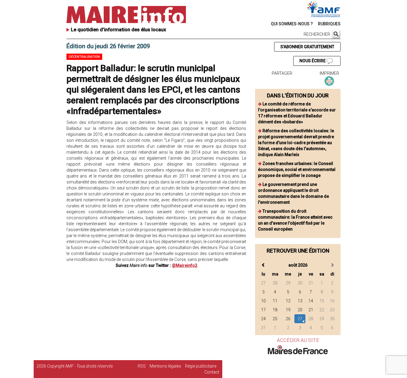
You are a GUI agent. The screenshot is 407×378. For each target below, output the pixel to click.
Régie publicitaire (200, 366)
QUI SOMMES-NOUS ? (292, 23)
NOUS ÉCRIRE (313, 60)
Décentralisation (84, 57)
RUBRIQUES (329, 23)
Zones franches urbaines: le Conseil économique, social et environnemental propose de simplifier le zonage (296, 169)
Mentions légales (165, 366)
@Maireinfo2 (184, 265)
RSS (142, 366)
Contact (211, 372)
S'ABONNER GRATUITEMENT (307, 46)
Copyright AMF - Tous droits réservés (80, 366)
